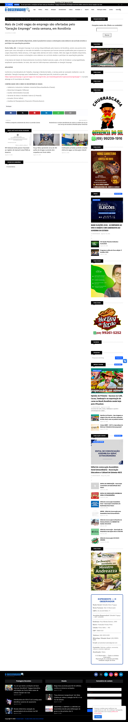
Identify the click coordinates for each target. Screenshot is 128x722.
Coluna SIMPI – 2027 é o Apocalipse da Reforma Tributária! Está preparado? (111, 426)
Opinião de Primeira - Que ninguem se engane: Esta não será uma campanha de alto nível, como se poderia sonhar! (111, 417)
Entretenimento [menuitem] (62, 9)
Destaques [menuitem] (53, 9)
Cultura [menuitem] (70, 9)
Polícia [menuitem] (46, 9)
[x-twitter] (101, 674)
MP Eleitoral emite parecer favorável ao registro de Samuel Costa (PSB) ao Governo (17, 150)
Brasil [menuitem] (93, 9)
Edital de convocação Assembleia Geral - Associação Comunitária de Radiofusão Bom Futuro (110, 503)
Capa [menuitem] (34, 9)
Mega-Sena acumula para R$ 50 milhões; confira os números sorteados (67, 687)
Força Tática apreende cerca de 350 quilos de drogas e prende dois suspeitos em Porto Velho (45, 150)
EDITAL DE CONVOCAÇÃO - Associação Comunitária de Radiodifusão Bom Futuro (111, 485)
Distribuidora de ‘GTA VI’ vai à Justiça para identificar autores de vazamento (28, 701)
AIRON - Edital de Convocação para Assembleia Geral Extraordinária (110, 512)
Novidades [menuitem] (77, 9)
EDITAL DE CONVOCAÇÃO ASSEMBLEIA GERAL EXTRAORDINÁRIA (111, 494)
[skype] (106, 674)
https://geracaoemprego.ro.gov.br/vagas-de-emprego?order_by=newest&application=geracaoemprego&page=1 (43, 77)
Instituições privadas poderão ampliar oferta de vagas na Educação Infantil (74, 149)
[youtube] (116, 674)
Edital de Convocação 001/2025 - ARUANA (110, 539)
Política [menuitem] (40, 9)
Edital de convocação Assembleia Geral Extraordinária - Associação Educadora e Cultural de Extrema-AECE (106, 470)
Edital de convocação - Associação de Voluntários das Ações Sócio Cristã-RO (111, 530)
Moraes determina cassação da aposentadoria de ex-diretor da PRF (26, 710)
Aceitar (98, 717)
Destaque (17, 19)
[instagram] (111, 674)
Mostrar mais (118, 193)
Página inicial (10, 19)
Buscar (107, 35)
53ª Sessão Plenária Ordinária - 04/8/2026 (109, 243)
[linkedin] (121, 674)
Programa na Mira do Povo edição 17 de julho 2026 (111, 251)
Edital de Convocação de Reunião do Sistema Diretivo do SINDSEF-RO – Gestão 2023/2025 (111, 522)
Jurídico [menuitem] (111, 9)
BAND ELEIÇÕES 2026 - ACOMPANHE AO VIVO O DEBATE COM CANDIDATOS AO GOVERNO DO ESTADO (106, 228)
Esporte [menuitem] (86, 9)
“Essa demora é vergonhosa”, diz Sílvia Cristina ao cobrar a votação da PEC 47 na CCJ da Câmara (68, 697)
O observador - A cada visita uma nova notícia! (29, 719)
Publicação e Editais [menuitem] (101, 9)
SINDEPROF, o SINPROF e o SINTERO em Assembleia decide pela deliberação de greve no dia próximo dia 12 (67, 709)
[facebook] (96, 674)
